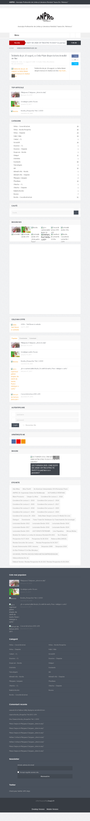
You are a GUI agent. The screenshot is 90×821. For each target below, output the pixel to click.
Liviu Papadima (58, 521)
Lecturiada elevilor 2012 (21, 514)
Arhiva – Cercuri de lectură (22, 126)
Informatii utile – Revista (21, 172)
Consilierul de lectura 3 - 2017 (48, 494)
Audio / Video (42, 62)
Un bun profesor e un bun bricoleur (25, 540)
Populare (14, 338)
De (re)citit (17, 143)
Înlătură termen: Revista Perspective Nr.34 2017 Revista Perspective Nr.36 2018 (41, 552)
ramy (20, 62)
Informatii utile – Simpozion (22, 175)
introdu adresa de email (26, 755)
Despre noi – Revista (20, 152)
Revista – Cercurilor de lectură (23, 197)
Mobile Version (52, 799)
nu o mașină (62, 525)
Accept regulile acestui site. (29, 762)
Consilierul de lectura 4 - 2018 (23, 502)
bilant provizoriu (18, 487)
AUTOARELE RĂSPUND (56, 483)
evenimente (26, 510)
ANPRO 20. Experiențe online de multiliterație (29, 483)
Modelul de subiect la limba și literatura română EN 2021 (34, 525)
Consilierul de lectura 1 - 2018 (52, 487)
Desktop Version (38, 799)
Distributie (17, 159)
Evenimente (17, 162)
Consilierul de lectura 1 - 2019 (23, 491)
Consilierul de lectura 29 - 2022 (24, 506)
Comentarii (32, 338)
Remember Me (31, 425)
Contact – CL (18, 139)
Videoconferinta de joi (20, 548)
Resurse (16, 194)
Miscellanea (50, 62)
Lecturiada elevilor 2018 (40, 517)
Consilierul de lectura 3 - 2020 (48, 498)
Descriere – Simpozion (20, 149)
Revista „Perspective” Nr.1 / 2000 (32, 111)
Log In (15, 425)
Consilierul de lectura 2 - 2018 (48, 491)
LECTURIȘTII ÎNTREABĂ (41, 521)
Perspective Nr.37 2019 (21, 529)
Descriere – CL (18, 146)
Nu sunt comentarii (17, 64)
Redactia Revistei (19, 191)
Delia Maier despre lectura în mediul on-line (54, 506)
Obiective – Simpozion (20, 188)
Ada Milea (16, 479)
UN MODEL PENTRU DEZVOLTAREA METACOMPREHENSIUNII (35, 544)
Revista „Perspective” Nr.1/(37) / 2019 (25, 705)
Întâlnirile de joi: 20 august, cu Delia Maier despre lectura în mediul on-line (39, 57)
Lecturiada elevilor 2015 (40, 514)
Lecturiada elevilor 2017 (21, 517)
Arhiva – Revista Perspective (22, 130)
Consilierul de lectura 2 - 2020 (23, 494)
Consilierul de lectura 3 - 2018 (23, 498)
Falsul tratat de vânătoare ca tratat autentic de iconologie (54, 510)
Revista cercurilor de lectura (23, 533)
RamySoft (51, 791)
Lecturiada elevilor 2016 (60, 514)
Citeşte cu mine (32, 487)
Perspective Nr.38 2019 (40, 529)
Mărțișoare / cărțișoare (20, 178)
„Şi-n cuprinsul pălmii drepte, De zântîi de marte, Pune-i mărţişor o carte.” (44, 369)
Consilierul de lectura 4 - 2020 (48, 502)
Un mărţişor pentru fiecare (29, 102)
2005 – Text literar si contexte (31, 324)
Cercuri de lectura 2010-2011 (30, 394)
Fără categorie (18, 165)
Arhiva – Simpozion (19, 133)
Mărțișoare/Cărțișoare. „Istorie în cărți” (33, 93)
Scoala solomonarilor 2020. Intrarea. (25, 537)
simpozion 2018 (61, 537)
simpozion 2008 (46, 537)
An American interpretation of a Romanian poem (51, 479)
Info (15, 168)
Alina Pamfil (27, 479)
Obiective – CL (18, 184)
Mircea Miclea (71, 521)
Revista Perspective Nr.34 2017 (47, 533)
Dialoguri (16, 155)
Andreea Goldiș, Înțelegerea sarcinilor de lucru (31, 700)
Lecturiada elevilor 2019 (60, 517)
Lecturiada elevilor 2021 (21, 521)
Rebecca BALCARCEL (59, 529)
